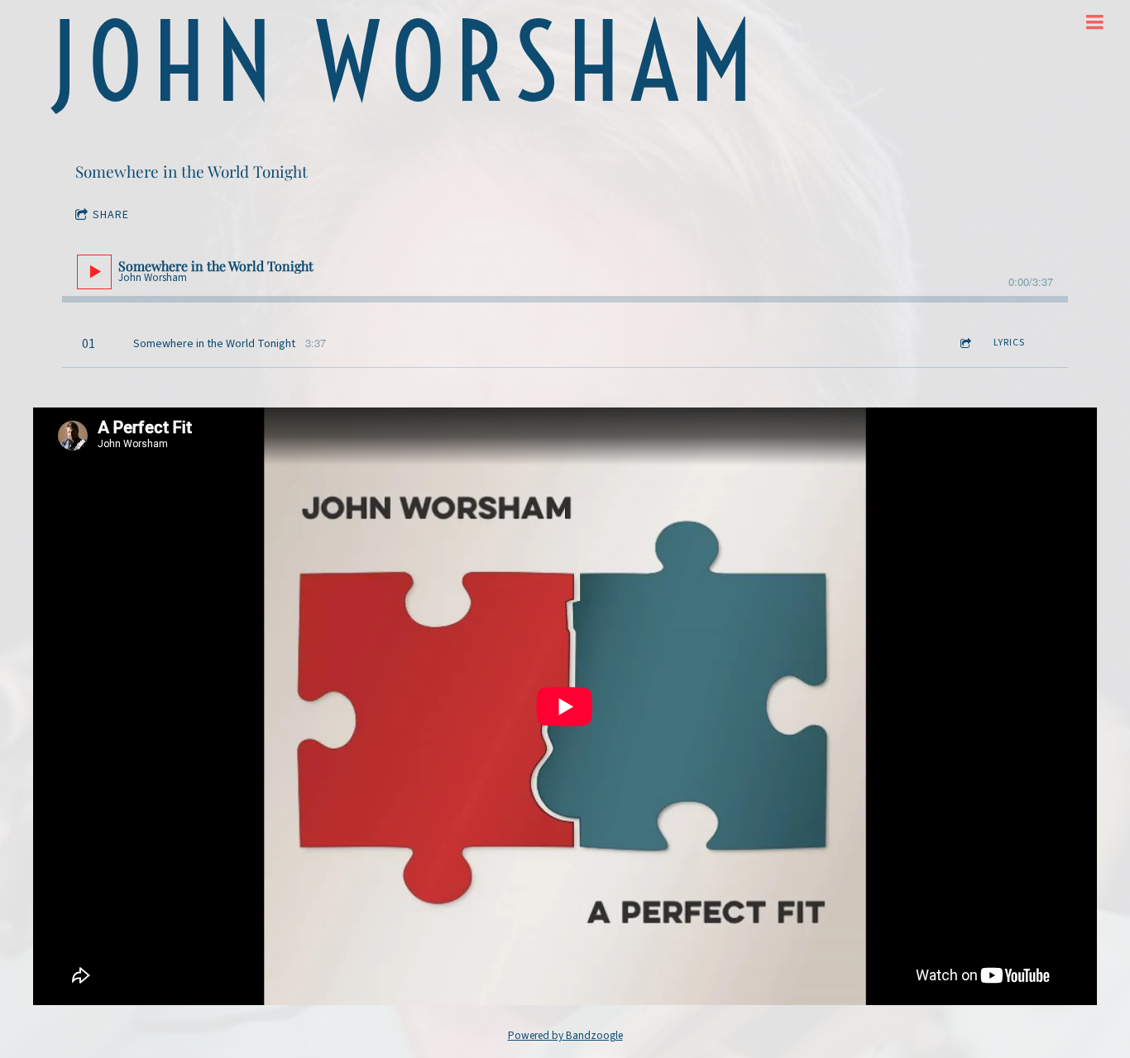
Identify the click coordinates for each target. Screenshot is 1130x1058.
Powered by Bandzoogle (565, 1035)
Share (111, 215)
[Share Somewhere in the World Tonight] (964, 343)
